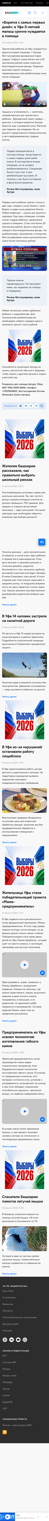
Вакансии (8, 1304)
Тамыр (6, 1388)
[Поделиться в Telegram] (36, 406)
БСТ (15, 3)
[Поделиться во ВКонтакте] (26, 406)
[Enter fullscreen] (47, 1517)
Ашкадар (7, 1382)
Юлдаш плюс (10, 1375)
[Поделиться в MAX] (20, 406)
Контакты (8, 1310)
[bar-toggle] (43, 13)
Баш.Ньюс (8, 1291)
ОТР (5, 1408)
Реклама (7, 1330)
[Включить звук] (41, 542)
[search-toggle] (35, 13)
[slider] (14, 104)
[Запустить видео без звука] (42, 973)
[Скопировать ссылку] (41, 406)
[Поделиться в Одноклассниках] (31, 406)
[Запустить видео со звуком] (24, 964)
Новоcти (6, 3)
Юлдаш (39, 3)
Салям (6, 1395)
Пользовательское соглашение (20, 1317)
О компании (9, 1297)
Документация (10, 1324)
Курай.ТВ (7, 1402)
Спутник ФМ (27, 3)
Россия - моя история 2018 (17, 1425)
